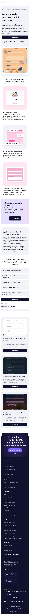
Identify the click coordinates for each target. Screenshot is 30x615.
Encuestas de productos (22, 310)
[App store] (11, 575)
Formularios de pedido (9, 533)
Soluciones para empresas (11, 482)
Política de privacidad (14, 606)
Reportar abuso (8, 550)
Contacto (6, 548)
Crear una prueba (8, 474)
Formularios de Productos (8, 306)
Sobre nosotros (8, 545)
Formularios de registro (10, 530)
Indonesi (15, 585)
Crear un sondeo (8, 471)
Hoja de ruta (7, 485)
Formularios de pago (9, 536)
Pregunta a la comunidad (10, 513)
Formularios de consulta (7, 310)
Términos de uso (11, 609)
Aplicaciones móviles (9, 505)
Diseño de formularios (9, 502)
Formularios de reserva (10, 525)
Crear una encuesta (9, 466)
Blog (5, 494)
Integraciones (7, 500)
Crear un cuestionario (9, 469)
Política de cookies (15, 611)
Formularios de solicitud (10, 522)
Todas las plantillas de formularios (13, 538)
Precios (6, 479)
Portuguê (15, 588)
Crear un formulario (9, 464)
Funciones (6, 510)
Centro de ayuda (8, 497)
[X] (11, 558)
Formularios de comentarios (11, 528)
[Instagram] (8, 558)
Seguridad (6, 507)
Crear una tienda (8, 477)
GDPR (19, 609)
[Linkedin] (5, 558)
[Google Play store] (11, 581)
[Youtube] (14, 558)
